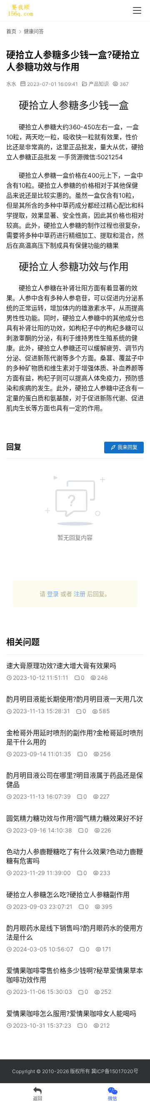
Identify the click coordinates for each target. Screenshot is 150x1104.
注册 (79, 593)
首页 (11, 31)
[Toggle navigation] (137, 10)
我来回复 (128, 447)
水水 (11, 84)
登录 (53, 593)
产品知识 (99, 84)
